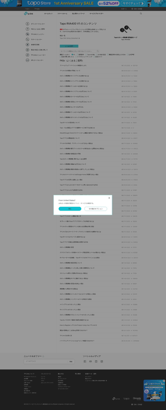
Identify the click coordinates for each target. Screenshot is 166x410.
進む (70, 209)
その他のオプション (96, 209)
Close (109, 198)
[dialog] (83, 205)
